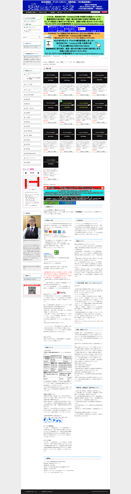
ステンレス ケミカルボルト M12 (34, 78)
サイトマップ (67, 12)
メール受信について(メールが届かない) (33, 30)
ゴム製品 (28, 117)
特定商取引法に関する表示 (47, 491)
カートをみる (104, 12)
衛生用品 (28, 144)
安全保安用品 (29, 130)
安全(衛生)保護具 (30, 94)
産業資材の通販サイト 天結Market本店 (37, 12)
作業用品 (28, 139)
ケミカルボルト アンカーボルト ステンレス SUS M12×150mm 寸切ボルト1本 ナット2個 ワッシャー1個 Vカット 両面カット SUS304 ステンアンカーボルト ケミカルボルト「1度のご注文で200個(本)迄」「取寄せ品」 (67, 116)
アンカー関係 (64, 56)
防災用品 (28, 126)
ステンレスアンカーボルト (32, 57)
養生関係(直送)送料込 (31, 153)
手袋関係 (28, 112)
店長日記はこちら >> (27, 259)
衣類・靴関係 (29, 135)
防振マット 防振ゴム (31, 59)
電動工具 (28, 103)
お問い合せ (59, 12)
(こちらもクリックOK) (91, 212)
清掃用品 (28, 148)
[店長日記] (32, 238)
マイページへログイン (95, 12)
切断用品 (28, 99)
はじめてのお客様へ (30, 18)
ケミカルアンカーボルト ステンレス (76, 56)
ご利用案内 (52, 12)
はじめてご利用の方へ (31, 21)
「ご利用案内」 (79, 212)
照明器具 (28, 121)
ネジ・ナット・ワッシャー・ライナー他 (33, 89)
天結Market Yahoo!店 (31, 279)
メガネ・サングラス (30, 157)
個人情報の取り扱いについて (31, 491)
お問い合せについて (30, 27)
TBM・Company (30, 108)
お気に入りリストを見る (32, 46)
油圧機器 (28, 162)
